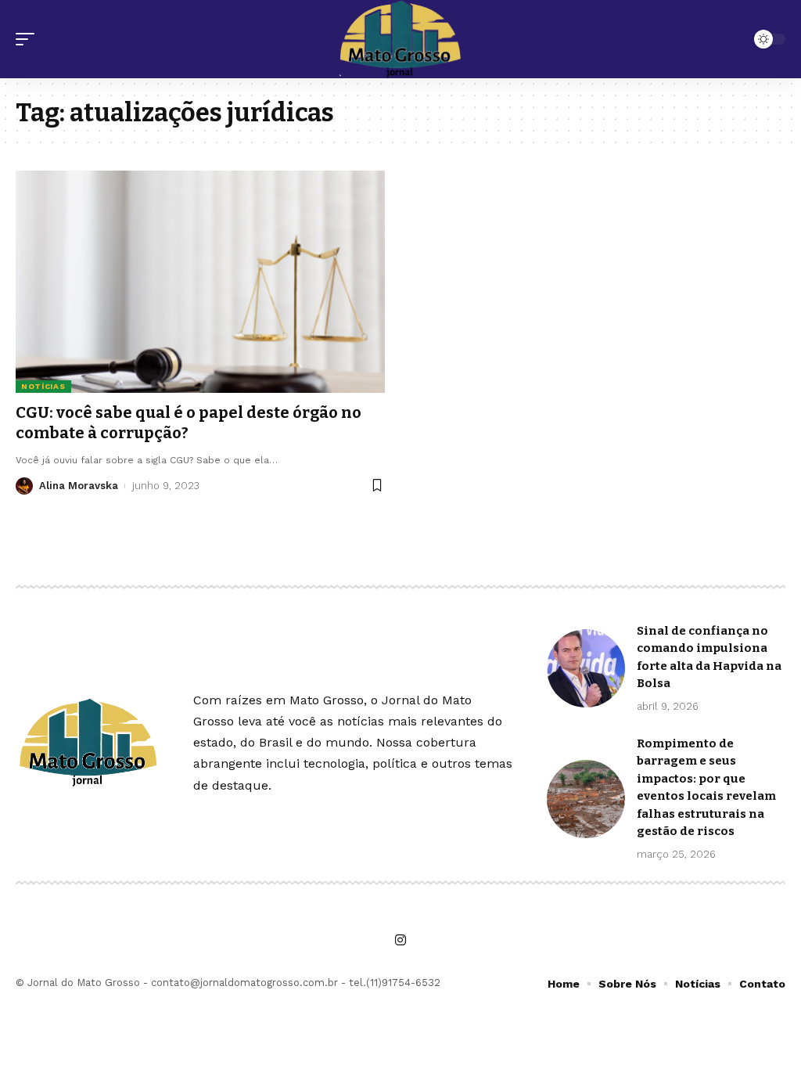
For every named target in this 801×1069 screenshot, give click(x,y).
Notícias (43, 386)
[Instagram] (400, 940)
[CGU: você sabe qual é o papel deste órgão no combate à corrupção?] (200, 281)
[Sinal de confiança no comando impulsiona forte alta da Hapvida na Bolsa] (586, 668)
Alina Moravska (78, 485)
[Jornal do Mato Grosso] (400, 39)
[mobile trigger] (29, 39)
